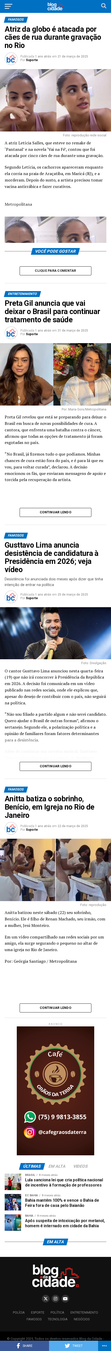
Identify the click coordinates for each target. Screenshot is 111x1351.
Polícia (19, 1312)
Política (57, 1312)
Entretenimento (84, 1312)
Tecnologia (58, 1319)
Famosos (34, 1319)
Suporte (32, 60)
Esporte (37, 1312)
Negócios (82, 1319)
